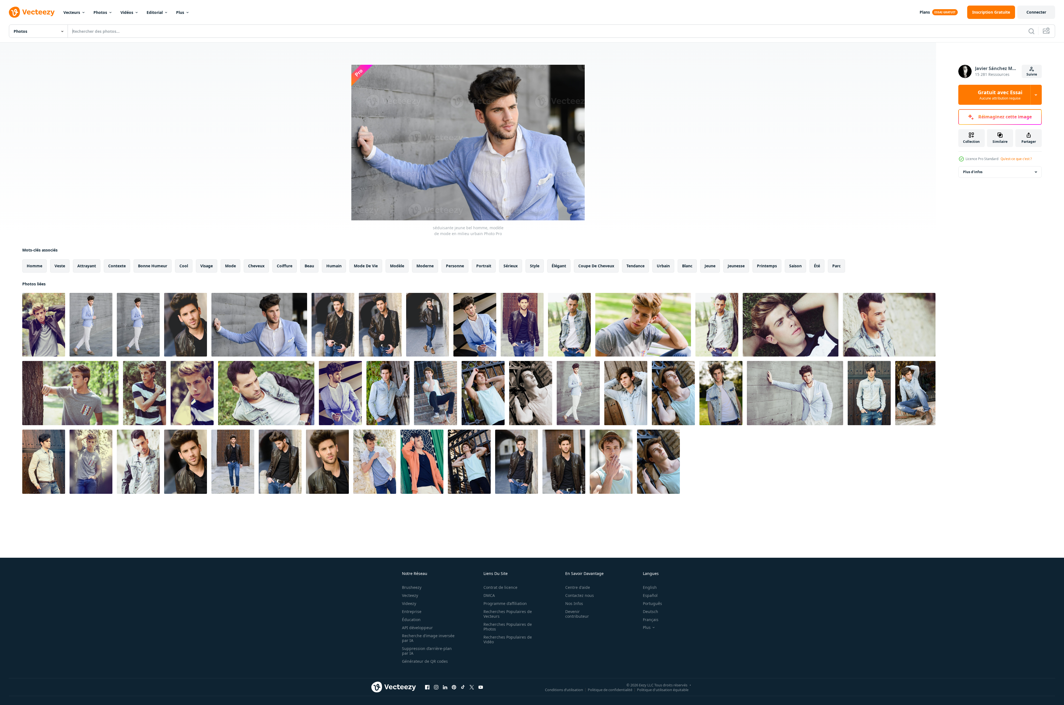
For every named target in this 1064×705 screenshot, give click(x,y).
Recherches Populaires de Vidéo (507, 639)
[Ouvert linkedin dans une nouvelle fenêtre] (445, 687)
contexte (117, 265)
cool (183, 265)
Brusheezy (411, 587)
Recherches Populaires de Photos (507, 627)
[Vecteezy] (32, 12)
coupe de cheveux (596, 265)
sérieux (510, 265)
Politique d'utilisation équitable (662, 689)
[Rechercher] (1031, 31)
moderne (425, 265)
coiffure (284, 265)
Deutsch (650, 611)
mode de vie (366, 265)
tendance (635, 265)
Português (652, 603)
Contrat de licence (500, 587)
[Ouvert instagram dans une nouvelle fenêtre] (436, 687)
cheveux (256, 265)
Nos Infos (574, 603)
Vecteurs (71, 12)
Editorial (155, 12)
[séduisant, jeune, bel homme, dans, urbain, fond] (380, 325)
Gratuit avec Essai (1000, 95)
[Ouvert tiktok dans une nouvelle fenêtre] (463, 687)
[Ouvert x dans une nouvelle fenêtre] (472, 687)
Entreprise (411, 611)
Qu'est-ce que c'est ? (1016, 158)
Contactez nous (579, 595)
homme (34, 265)
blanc (687, 265)
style (534, 265)
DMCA (489, 595)
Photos (100, 12)
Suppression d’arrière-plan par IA (427, 651)
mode (230, 265)
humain (334, 265)
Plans (925, 12)
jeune (710, 265)
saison (795, 265)
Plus (180, 12)
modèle (397, 265)
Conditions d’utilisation (564, 689)
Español (650, 595)
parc (836, 265)
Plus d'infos (972, 172)
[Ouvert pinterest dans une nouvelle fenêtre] (454, 687)
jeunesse (736, 265)
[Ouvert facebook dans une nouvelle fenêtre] (427, 687)
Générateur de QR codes (425, 661)
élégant (559, 265)
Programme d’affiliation (505, 603)
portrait (483, 265)
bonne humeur (152, 265)
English (650, 587)
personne (455, 265)
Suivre (1031, 74)
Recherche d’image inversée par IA (428, 638)
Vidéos (126, 12)
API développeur (417, 627)
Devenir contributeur (577, 614)
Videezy (409, 603)
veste (60, 265)
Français (650, 619)
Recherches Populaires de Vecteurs (507, 614)
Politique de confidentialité (610, 689)
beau (309, 265)
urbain (663, 265)
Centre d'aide (577, 587)
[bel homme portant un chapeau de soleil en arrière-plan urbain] (435, 393)
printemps (767, 265)
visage (206, 265)
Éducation (411, 619)
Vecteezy (410, 595)
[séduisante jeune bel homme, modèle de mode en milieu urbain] (43, 325)
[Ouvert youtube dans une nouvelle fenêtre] (480, 687)
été (817, 265)
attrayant (86, 265)
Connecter (1036, 12)
